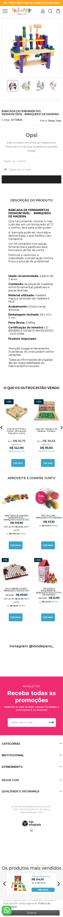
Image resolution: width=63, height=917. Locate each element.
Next (57, 86)
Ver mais (16, 545)
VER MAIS (43, 889)
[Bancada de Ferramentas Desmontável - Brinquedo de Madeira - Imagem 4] (52, 85)
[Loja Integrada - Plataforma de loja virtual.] (31, 823)
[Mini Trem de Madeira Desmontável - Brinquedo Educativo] (15, 517)
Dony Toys (54, 120)
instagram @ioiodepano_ (32, 646)
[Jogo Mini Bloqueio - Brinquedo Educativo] (15, 589)
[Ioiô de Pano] (22, 10)
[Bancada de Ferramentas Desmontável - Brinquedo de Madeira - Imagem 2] (26, 85)
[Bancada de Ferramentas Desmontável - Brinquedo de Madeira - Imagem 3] (39, 85)
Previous (5, 86)
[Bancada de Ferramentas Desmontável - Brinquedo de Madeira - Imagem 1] (12, 85)
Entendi (31, 912)
